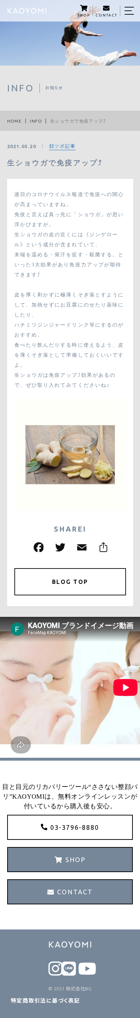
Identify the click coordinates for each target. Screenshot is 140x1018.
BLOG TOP (70, 582)
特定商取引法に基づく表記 (45, 1001)
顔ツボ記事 (62, 145)
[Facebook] (38, 547)
